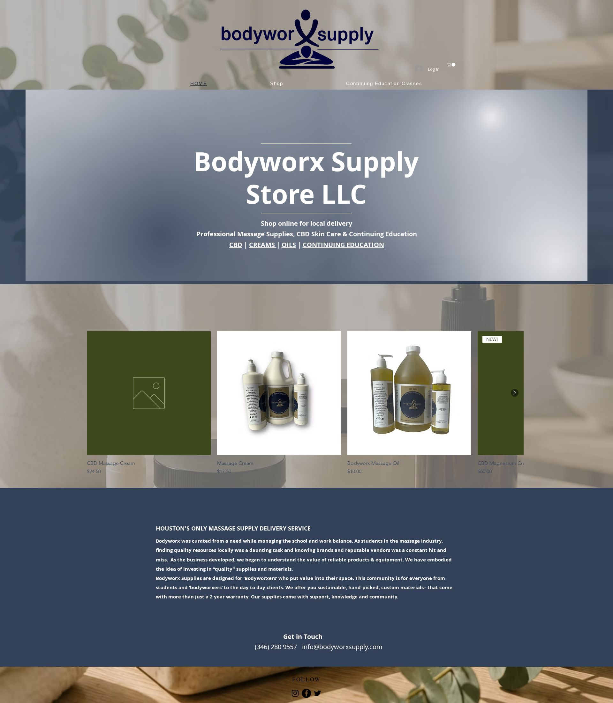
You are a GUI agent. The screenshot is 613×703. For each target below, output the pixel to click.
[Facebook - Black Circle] (306, 693)
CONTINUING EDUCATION (343, 244)
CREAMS (262, 244)
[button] (451, 65)
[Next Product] (514, 393)
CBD (235, 244)
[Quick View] (149, 393)
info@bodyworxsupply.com (342, 646)
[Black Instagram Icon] (295, 693)
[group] (305, 403)
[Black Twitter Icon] (317, 693)
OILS (289, 244)
